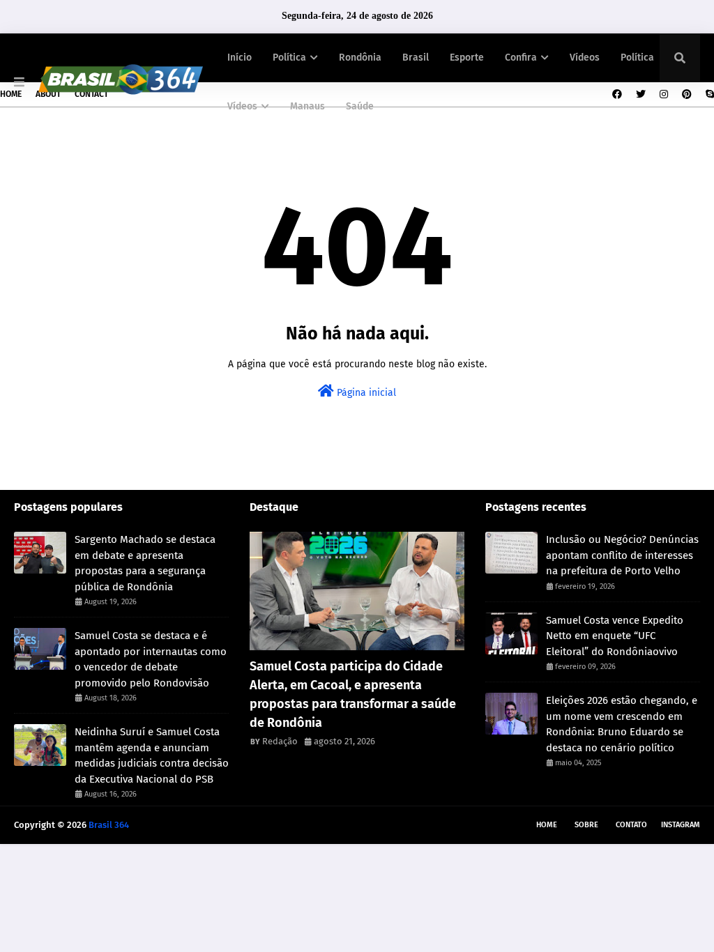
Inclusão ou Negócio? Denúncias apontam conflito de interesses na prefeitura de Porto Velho (622, 555)
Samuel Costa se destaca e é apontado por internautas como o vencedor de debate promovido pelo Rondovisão (151, 659)
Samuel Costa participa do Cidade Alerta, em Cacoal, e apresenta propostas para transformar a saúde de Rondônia (353, 694)
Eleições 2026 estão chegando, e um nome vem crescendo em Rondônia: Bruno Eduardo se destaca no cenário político (621, 724)
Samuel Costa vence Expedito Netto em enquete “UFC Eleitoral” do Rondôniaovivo (614, 636)
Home (11, 94)
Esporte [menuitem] (467, 57)
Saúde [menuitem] (360, 106)
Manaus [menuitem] (307, 106)
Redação (280, 741)
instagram (680, 824)
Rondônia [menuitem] (360, 57)
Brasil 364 (109, 825)
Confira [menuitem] (521, 57)
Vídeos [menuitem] (585, 57)
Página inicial (365, 393)
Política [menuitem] (289, 57)
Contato (631, 824)
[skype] (708, 94)
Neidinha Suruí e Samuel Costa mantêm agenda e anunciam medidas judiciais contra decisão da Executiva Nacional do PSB (152, 755)
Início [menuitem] (239, 57)
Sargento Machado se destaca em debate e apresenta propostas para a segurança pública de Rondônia (145, 563)
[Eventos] (357, 591)
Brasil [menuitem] (415, 57)
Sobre (586, 824)
